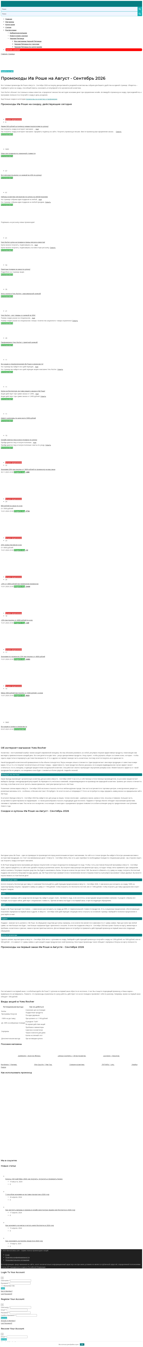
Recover (4, 1339)
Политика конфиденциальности (17, 1257)
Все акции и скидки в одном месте (14, 726)
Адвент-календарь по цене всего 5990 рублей (18, 418)
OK (82, 1344)
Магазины (9, 22)
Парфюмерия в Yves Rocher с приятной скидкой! (19, 342)
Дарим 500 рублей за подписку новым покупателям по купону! (24, 126)
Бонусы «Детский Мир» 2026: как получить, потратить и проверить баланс (34, 1179)
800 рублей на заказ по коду (11, 506)
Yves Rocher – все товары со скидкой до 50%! (18, 315)
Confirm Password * (8, 1315)
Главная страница (8, 54)
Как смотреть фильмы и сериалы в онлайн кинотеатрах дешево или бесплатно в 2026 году (40, 1210)
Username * (5, 1280)
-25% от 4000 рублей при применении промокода (19, 584)
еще (37, 129)
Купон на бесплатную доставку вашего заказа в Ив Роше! (23, 391)
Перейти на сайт (7, 71)
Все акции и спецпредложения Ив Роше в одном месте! (22, 364)
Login (3, 1288)
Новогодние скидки (19, 36)
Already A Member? (8, 1321)
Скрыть (118, 132)
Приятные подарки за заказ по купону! (15, 269)
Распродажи (10, 30)
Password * (5, 1283)
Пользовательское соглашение (17, 1260)
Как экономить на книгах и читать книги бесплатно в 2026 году (29, 1225)
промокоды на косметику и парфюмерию (41, 99)
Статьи (8, 27)
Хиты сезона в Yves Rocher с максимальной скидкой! (21, 294)
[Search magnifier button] (140, 9)
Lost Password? (6, 1294)
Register (4, 1318)
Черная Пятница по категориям (28, 47)
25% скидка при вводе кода (11, 545)
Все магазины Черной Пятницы (27, 41)
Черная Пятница (17, 38)
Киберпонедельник (18, 33)
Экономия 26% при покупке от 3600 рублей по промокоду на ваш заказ (28, 469)
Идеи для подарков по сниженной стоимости (18, 153)
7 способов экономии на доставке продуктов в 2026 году (27, 1194)
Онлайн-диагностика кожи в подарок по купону (19, 440)
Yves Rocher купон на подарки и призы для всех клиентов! (23, 242)
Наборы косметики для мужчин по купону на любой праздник (24, 197)
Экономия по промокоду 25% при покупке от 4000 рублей (23, 656)
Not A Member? (7, 1291)
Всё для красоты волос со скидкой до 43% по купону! (21, 175)
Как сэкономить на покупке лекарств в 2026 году (24, 1241)
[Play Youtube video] (71, 1117)
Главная (8, 19)
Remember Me (9, 1286)
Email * (3, 1310)
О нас (7, 1255)
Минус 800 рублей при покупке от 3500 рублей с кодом (22, 693)
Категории (10, 25)
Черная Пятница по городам (26, 44)
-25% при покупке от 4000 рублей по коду (17, 620)
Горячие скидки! (12, 50)
